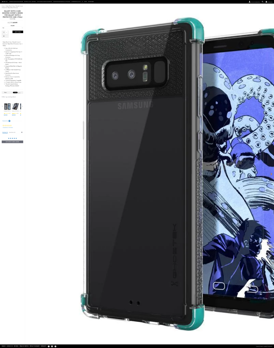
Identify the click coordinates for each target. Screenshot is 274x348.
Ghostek (12, 19)
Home (3, 6)
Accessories (91, 1)
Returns (16, 346)
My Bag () (269, 2)
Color (12, 25)
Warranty (43, 346)
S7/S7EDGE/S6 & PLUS (76, 1)
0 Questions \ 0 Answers (8, 127)
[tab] (5, 133)
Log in (252, 2)
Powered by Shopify (259, 346)
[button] (2, 106)
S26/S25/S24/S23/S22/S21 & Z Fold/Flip (61, 1)
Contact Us (10, 346)
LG (82, 1)
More (85, 1)
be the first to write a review (12, 141)
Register (258, 2)
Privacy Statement (35, 346)
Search (3, 346)
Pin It (19, 93)
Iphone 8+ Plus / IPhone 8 (30, 1)
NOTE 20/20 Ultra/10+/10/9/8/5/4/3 (44, 1)
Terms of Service (24, 346)
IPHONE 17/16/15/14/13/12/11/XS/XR (16, 1)
